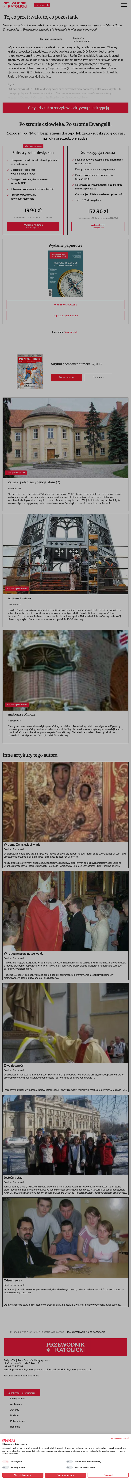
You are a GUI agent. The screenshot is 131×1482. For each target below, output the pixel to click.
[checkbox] (5, 1461)
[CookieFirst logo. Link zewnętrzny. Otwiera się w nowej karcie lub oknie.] (8, 1440)
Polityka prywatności (120, 1438)
